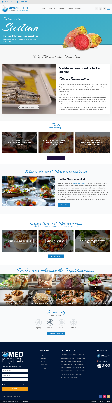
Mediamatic (25, 401)
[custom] (104, 8)
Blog (55, 8)
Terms (108, 401)
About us (43, 358)
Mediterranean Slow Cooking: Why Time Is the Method (73, 355)
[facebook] (96, 8)
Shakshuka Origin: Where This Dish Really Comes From (73, 371)
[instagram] (100, 8)
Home (44, 8)
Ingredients (44, 365)
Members (78, 8)
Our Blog (43, 368)
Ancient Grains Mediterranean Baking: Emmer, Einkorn (73, 361)
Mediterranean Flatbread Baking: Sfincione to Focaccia (73, 358)
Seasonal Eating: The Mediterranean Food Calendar (73, 364)
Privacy (102, 401)
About (50, 8)
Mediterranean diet (79, 183)
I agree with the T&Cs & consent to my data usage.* (14, 384)
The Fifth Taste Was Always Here (73, 367)
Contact (70, 8)
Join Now (15, 389)
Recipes (62, 8)
